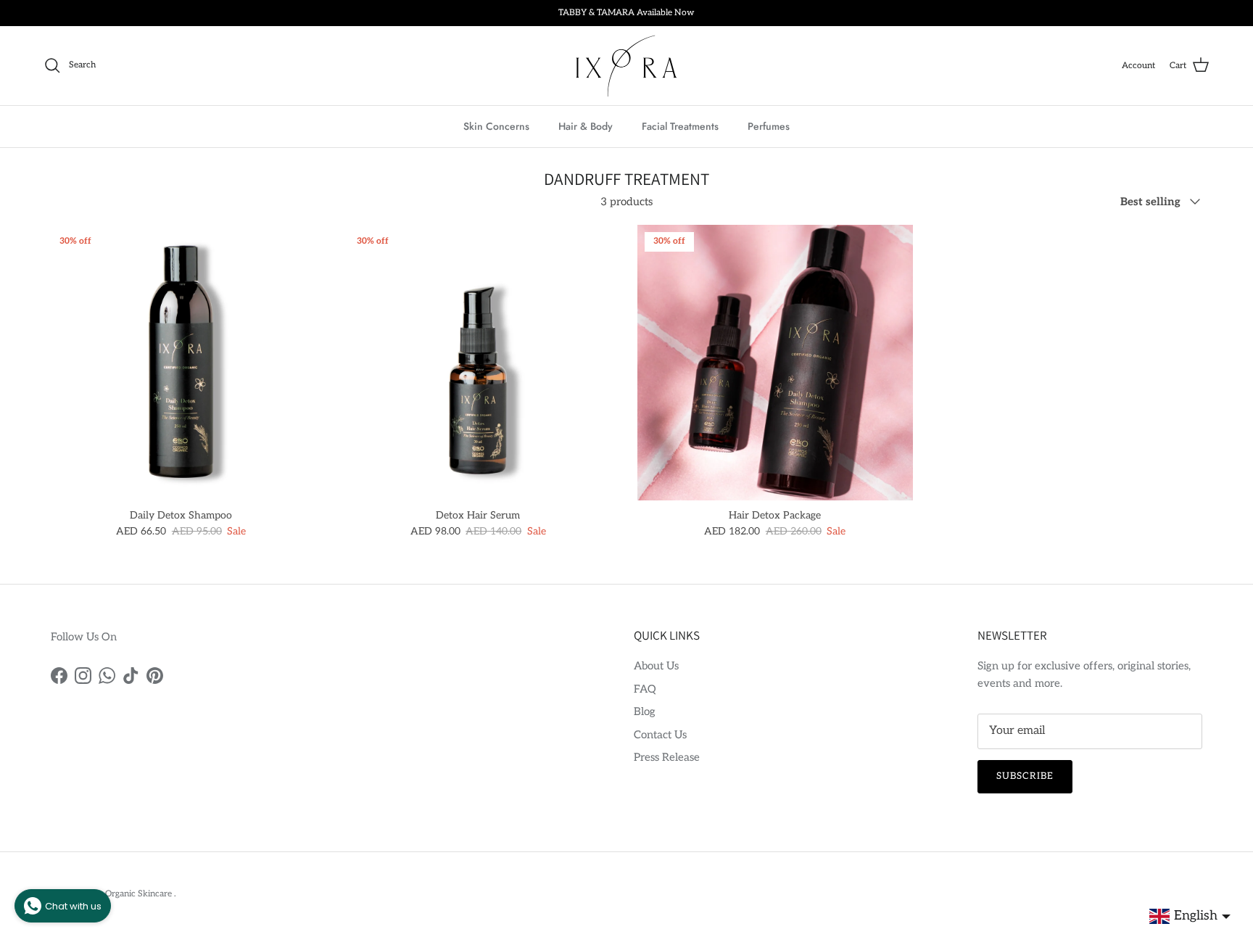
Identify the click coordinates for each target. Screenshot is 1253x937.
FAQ (645, 688)
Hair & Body (585, 125)
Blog (645, 711)
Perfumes (769, 125)
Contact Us (660, 734)
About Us (656, 665)
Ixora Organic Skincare (128, 893)
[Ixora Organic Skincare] (626, 65)
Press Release (667, 757)
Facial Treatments (680, 125)
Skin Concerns (496, 125)
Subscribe (1025, 776)
